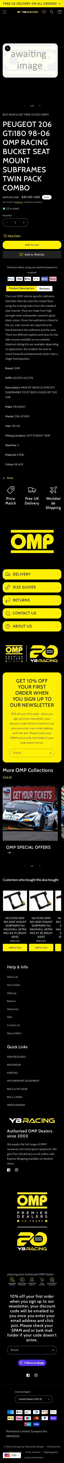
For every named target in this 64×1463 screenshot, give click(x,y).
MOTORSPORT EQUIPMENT (23, 1080)
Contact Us (13, 1025)
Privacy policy (15, 1452)
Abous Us (12, 976)
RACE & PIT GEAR (17, 1089)
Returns (11, 1001)
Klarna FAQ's (14, 1033)
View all (7, 777)
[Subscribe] (50, 753)
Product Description (21, 288)
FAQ (9, 1017)
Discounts (12, 1009)
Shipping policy (51, 1452)
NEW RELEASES (16, 1056)
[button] (4, 12)
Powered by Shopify (34, 1446)
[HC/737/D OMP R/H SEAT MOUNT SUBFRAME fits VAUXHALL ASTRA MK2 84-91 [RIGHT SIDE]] (15, 900)
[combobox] (12, 1455)
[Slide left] (24, 106)
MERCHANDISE (16, 1105)
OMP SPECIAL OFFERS (28, 847)
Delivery (12, 993)
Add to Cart (15, 947)
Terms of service (33, 1452)
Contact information (33, 1457)
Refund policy (53, 1446)
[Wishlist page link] (44, 12)
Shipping (18, 202)
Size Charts (13, 984)
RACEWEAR (14, 1064)
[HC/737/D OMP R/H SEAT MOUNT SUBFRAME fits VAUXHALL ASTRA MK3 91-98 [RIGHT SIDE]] (41, 900)
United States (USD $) (30, 1399)
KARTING (12, 1072)
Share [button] (10, 478)
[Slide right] (40, 106)
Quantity (7, 215)
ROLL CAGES (14, 1097)
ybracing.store (18, 1446)
